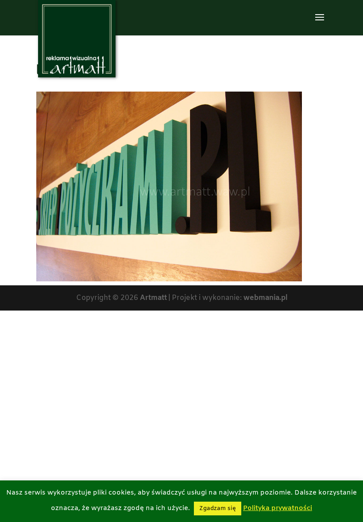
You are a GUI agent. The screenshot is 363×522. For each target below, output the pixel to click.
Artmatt (153, 298)
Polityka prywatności (277, 508)
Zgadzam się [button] (217, 508)
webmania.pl (265, 298)
